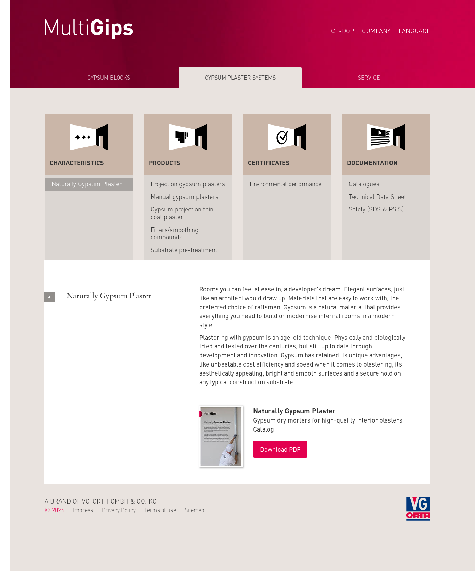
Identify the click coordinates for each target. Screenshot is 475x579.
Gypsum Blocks (108, 77)
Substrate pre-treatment (184, 249)
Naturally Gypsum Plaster (86, 183)
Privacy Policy (119, 510)
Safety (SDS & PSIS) (376, 208)
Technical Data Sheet (377, 196)
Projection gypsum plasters (188, 183)
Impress (83, 510)
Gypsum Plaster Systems (240, 77)
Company (376, 30)
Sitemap (194, 510)
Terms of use (160, 510)
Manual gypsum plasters (184, 196)
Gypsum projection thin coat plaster (182, 212)
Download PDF (280, 449)
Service (369, 77)
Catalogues (364, 183)
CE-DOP (342, 30)
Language (414, 30)
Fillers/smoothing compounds (175, 233)
